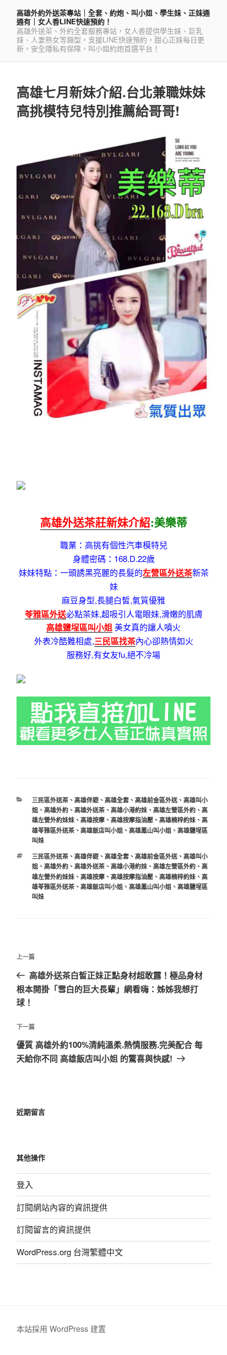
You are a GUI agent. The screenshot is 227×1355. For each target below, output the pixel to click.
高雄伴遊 (86, 800)
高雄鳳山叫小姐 (150, 830)
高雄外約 (56, 810)
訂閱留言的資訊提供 (54, 1229)
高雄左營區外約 (174, 810)
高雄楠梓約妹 (177, 820)
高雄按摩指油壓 (132, 820)
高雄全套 (117, 800)
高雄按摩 (92, 820)
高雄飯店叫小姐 (101, 830)
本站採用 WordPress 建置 (61, 1328)
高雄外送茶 (89, 810)
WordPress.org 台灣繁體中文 (70, 1251)
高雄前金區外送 (156, 800)
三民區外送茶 (50, 800)
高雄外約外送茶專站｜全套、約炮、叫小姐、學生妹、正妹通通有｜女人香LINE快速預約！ (113, 16)
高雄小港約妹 (129, 810)
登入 (25, 1184)
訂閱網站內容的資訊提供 (62, 1207)
